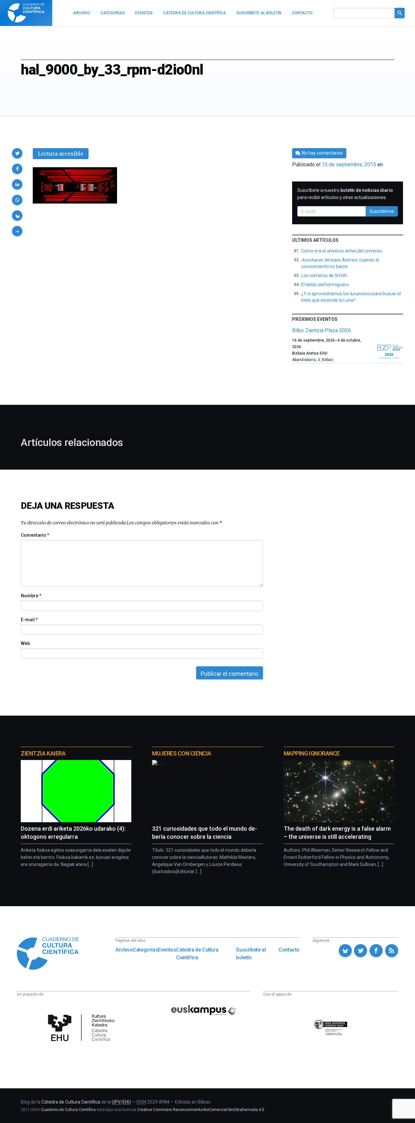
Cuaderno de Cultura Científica (68, 1109)
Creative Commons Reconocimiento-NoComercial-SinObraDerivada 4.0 (200, 1109)
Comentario (35, 535)
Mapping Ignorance (312, 753)
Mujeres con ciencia (181, 753)
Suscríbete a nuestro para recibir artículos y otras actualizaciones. (345, 194)
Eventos (167, 950)
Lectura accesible (60, 153)
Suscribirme (381, 211)
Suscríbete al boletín (251, 954)
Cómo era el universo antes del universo (341, 250)
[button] (17, 153)
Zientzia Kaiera (43, 753)
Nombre (31, 595)
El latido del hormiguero (325, 284)
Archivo (124, 950)
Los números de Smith (324, 275)
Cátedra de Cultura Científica (197, 954)
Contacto (289, 950)
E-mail (29, 619)
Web (25, 643)
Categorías (145, 950)
